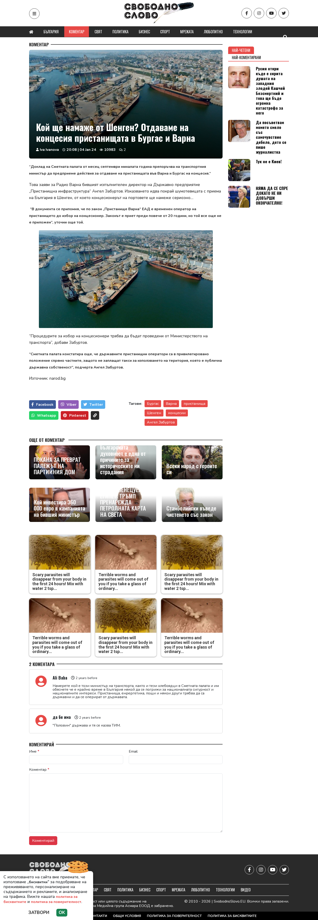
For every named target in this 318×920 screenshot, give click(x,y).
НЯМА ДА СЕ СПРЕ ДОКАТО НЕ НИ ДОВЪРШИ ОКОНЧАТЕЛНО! (272, 195)
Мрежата (187, 31)
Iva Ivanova (49, 149)
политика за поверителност (56, 901)
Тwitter (96, 404)
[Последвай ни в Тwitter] (283, 13)
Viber (71, 404)
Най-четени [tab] (241, 50)
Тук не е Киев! (269, 161)
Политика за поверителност (174, 916)
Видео (246, 890)
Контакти (98, 916)
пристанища (194, 403)
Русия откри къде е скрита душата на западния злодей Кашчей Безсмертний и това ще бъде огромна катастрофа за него (270, 90)
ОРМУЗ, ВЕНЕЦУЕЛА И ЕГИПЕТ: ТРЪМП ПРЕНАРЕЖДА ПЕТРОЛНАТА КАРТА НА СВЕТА (125, 502)
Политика (120, 31)
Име (34, 751)
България (51, 31)
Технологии (242, 31)
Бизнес (144, 31)
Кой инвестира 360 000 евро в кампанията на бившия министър (59, 508)
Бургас (153, 403)
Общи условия (127, 916)
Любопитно (213, 31)
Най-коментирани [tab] (246, 57)
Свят (98, 31)
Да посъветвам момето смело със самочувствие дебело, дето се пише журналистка (271, 137)
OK (62, 913)
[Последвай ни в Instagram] (259, 13)
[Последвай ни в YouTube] (271, 13)
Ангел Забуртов (161, 422)
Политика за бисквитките (232, 916)
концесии (177, 413)
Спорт (165, 31)
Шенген (154, 413)
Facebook (45, 404)
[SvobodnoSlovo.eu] (56, 869)
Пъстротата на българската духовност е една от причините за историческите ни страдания (123, 456)
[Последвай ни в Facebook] (246, 13)
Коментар (76, 31)
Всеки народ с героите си (191, 469)
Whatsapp (46, 415)
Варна (171, 403)
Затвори (38, 913)
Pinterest (77, 415)
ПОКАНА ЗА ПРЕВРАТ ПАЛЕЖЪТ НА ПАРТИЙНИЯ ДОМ (57, 465)
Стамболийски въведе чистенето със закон (191, 511)
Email (133, 751)
